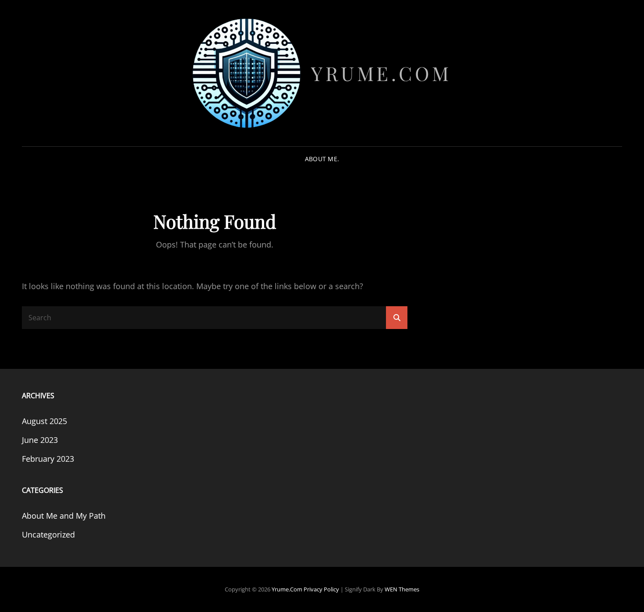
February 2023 (48, 458)
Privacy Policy (321, 589)
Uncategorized (48, 534)
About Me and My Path (64, 515)
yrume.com (381, 73)
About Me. (322, 159)
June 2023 (40, 440)
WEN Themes (402, 589)
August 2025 (44, 421)
